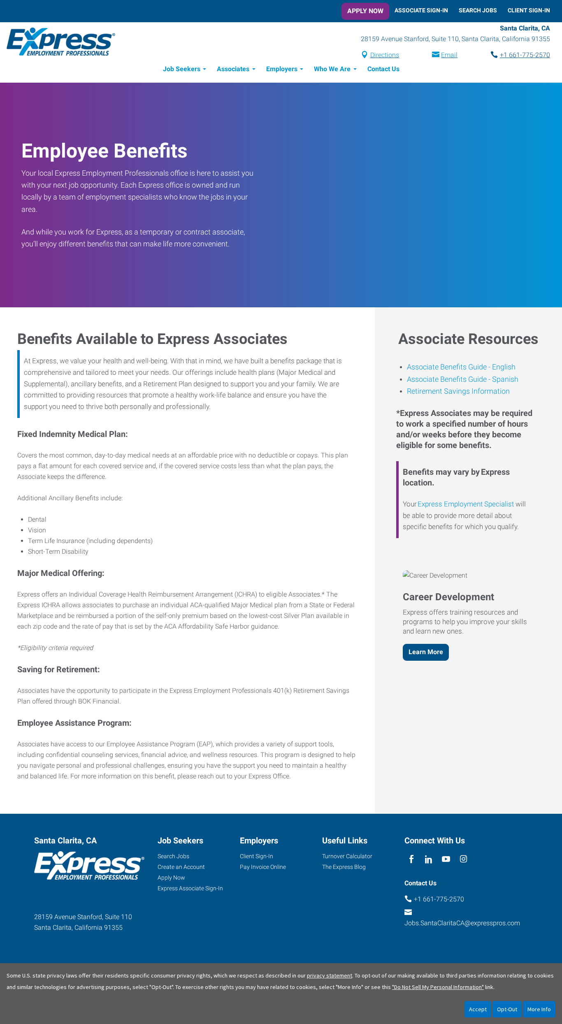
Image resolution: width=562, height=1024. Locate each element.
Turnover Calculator (347, 856)
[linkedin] (428, 859)
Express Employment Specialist (466, 504)
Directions (384, 55)
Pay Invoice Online (263, 867)
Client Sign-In (529, 10)
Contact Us (383, 69)
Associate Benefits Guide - (448, 366)
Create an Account (181, 867)
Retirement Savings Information (458, 391)
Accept (478, 1009)
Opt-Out (507, 1009)
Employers (281, 69)
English (503, 366)
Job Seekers (181, 69)
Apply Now (365, 11)
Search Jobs (478, 10)
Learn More (426, 652)
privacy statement (329, 975)
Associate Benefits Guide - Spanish (462, 379)
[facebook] (411, 859)
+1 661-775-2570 (525, 55)
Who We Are (332, 69)
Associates (233, 69)
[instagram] (463, 859)
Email (449, 55)
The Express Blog (344, 867)
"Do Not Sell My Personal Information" (438, 987)
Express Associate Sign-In (190, 888)
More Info (539, 1009)
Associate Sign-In (421, 10)
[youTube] (446, 859)
